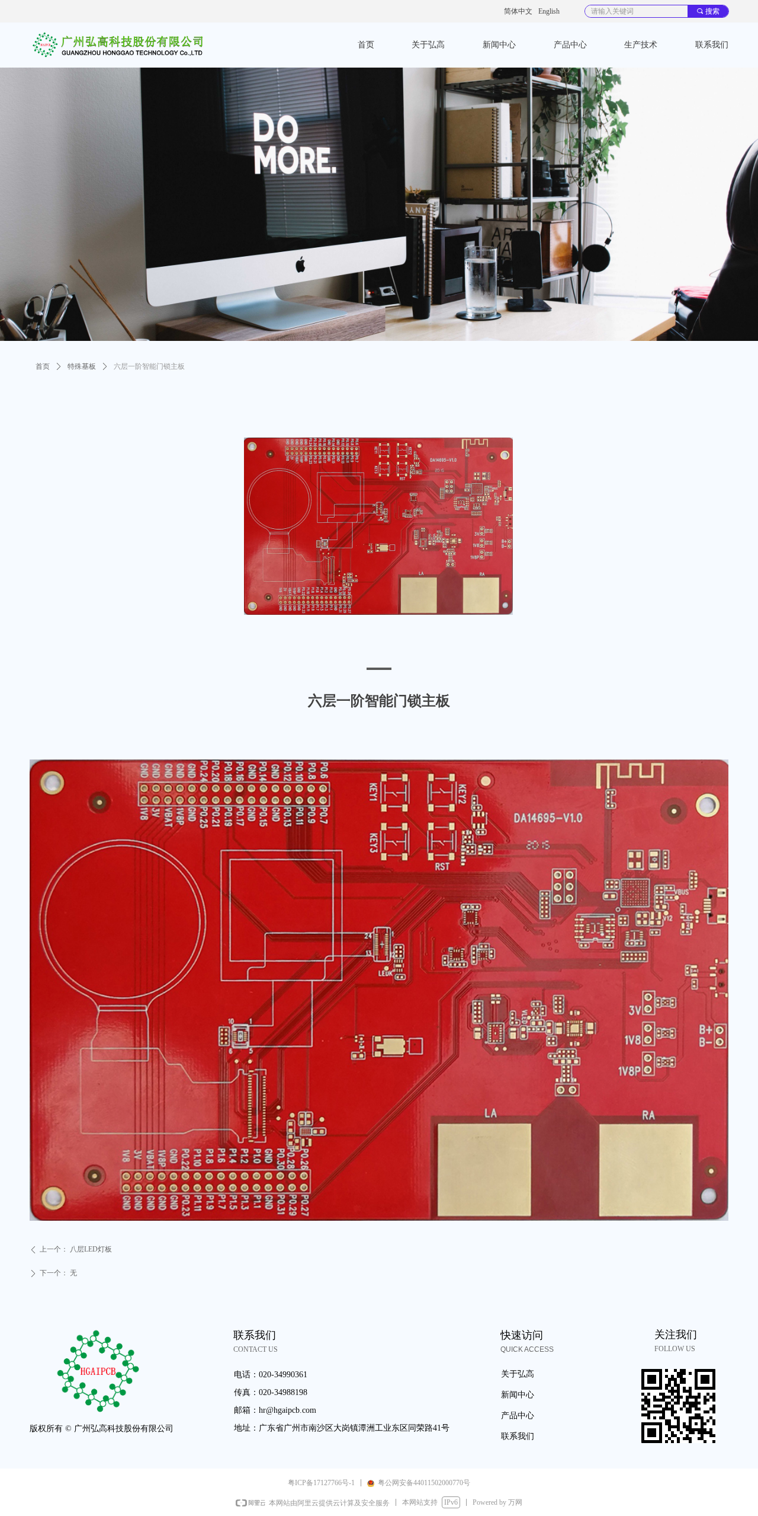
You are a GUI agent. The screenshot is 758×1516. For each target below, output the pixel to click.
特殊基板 (82, 366)
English (549, 11)
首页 (43, 366)
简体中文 (518, 11)
